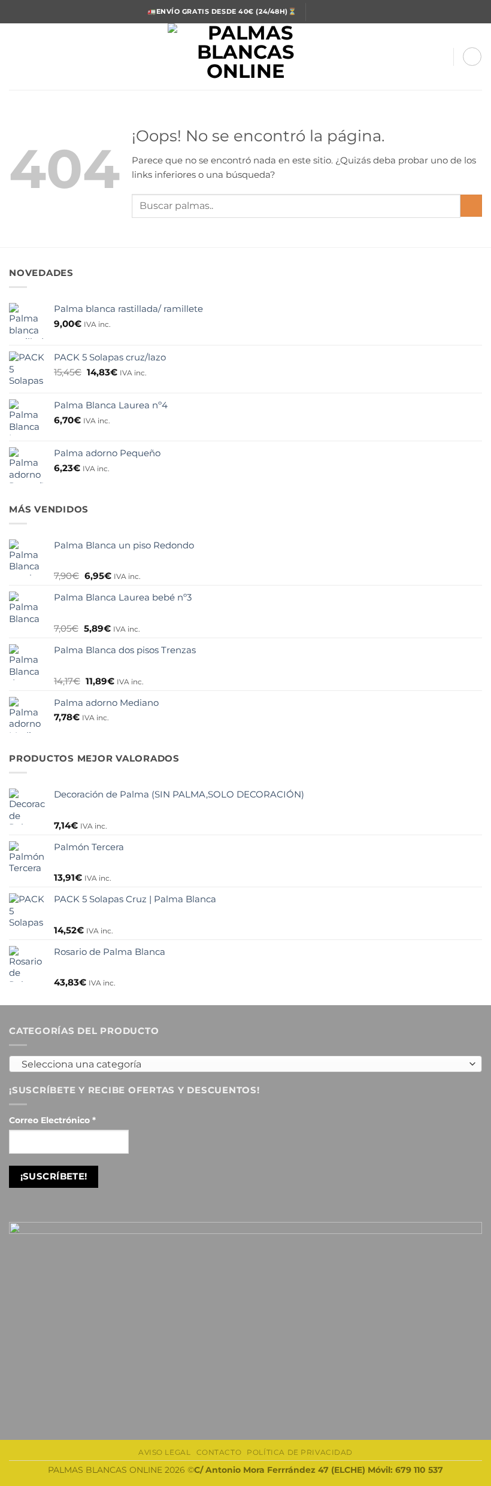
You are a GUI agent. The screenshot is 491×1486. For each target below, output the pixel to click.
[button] (16, 57)
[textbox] (242, 1064)
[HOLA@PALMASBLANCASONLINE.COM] (320, 11)
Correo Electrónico (52, 1120)
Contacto (219, 1452)
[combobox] (245, 1064)
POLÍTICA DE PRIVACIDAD (300, 1452)
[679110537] (339, 11)
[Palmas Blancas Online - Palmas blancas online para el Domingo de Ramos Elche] (246, 56)
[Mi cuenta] (438, 57)
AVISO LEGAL (164, 1452)
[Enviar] (471, 206)
